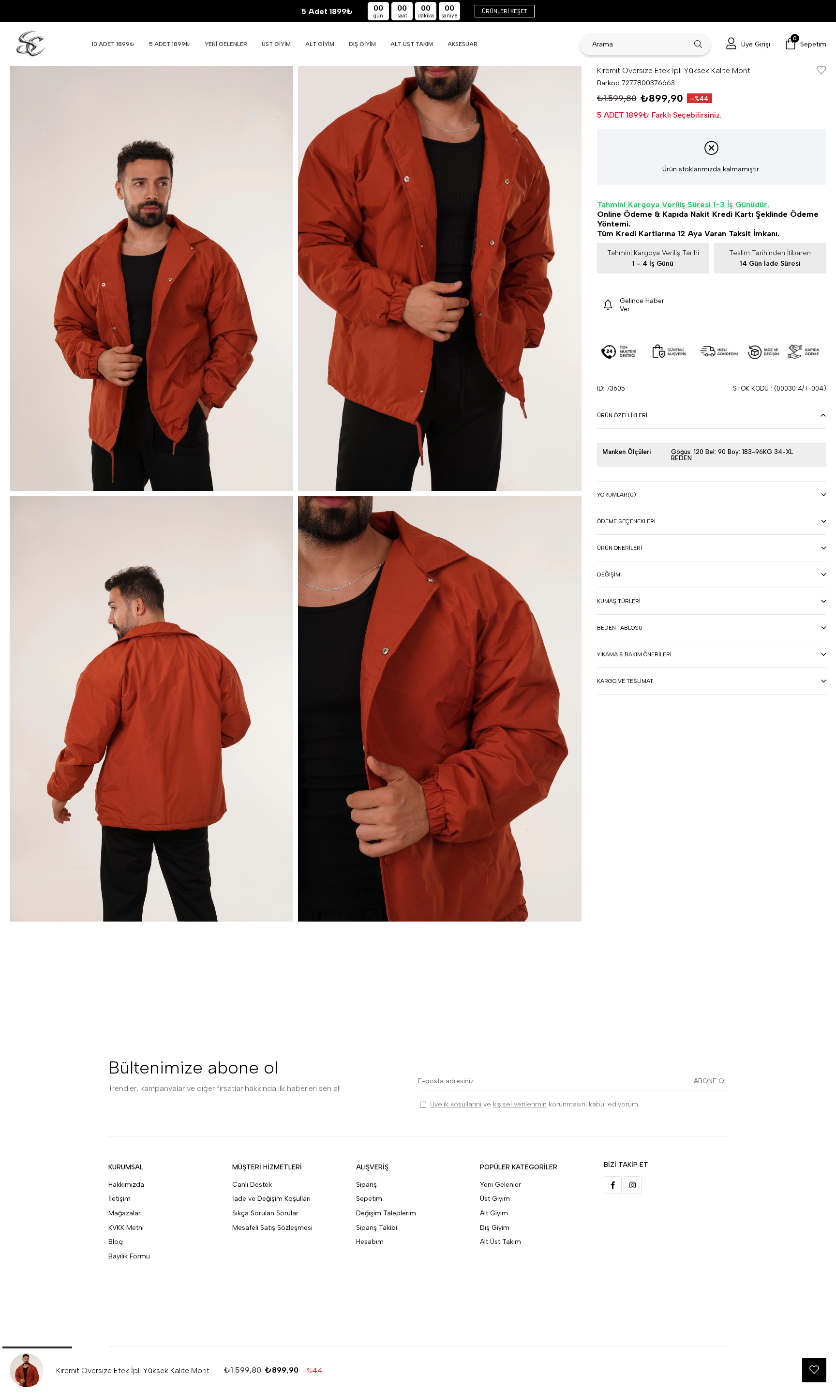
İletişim (119, 1199)
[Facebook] (613, 1185)
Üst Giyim (495, 1199)
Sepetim (369, 1199)
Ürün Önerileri (619, 548)
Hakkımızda (126, 1184)
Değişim (608, 574)
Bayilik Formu (129, 1256)
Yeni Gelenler (500, 1184)
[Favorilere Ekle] (821, 71)
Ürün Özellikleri (622, 415)
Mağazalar (124, 1213)
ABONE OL (711, 1081)
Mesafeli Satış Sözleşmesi (272, 1228)
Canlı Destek (252, 1184)
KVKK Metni (126, 1228)
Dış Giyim (494, 1228)
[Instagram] (633, 1185)
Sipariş (366, 1184)
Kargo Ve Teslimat (625, 681)
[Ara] (698, 44)
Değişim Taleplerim (386, 1213)
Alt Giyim (494, 1213)
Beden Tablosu (619, 627)
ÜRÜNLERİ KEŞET (504, 11)
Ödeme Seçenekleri (626, 521)
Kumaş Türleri (619, 601)
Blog (115, 1242)
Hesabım (370, 1242)
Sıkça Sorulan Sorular (265, 1213)
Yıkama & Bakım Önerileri (634, 654)
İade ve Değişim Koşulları (271, 1199)
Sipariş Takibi (376, 1228)
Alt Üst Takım (500, 1242)
